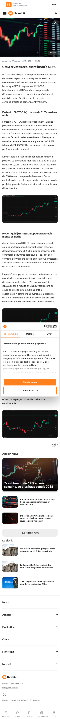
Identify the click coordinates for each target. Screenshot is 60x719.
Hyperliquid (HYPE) (19, 242)
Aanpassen (28, 390)
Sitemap (36, 700)
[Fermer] (3, 4)
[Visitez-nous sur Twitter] (4, 694)
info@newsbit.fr (10, 687)
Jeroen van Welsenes (11, 61)
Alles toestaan (30, 382)
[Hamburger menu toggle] (4, 13)
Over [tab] (49, 334)
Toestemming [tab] (11, 334)
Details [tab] (30, 334)
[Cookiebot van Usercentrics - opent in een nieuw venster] (43, 326)
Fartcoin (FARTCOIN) (14, 121)
